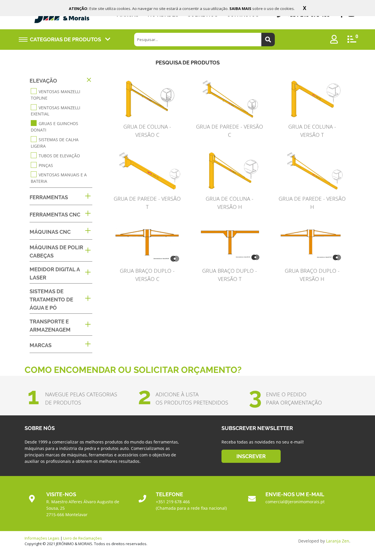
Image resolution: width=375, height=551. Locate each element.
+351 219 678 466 (173, 501)
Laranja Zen (337, 541)
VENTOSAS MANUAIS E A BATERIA (59, 178)
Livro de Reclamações (82, 538)
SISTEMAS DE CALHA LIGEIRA (55, 143)
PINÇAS (46, 165)
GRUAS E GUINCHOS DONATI (54, 127)
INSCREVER (251, 456)
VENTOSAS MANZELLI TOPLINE (55, 95)
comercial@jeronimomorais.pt (295, 501)
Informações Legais (42, 538)
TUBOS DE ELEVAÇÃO (59, 155)
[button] (61, 81)
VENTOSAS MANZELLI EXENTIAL (55, 111)
